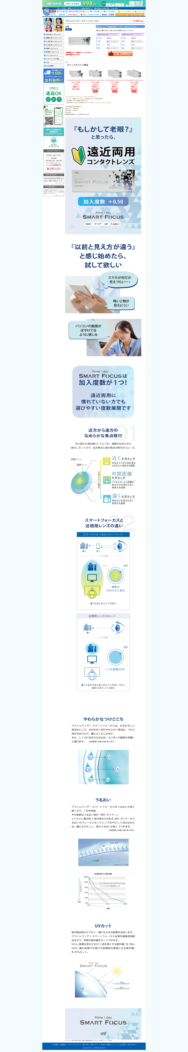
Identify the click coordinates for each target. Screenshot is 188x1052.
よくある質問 (121, 1044)
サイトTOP (123, 11)
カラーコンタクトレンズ (52, 55)
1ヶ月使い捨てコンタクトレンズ (54, 41)
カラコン (87, 11)
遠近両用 (79, 11)
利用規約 (62, 1044)
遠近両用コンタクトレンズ (52, 51)
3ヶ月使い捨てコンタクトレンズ (54, 44)
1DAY (60, 11)
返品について (94, 1044)
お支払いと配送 (141, 11)
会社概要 (55, 1044)
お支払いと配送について (108, 1044)
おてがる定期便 (110, 11)
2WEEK (66, 11)
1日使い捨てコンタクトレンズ (53, 34)
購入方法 (131, 11)
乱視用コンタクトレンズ (52, 48)
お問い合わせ (131, 1044)
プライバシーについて (74, 1044)
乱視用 (73, 11)
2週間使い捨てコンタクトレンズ (54, 37)
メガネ (101, 11)
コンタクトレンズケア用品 (52, 58)
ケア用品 (94, 11)
